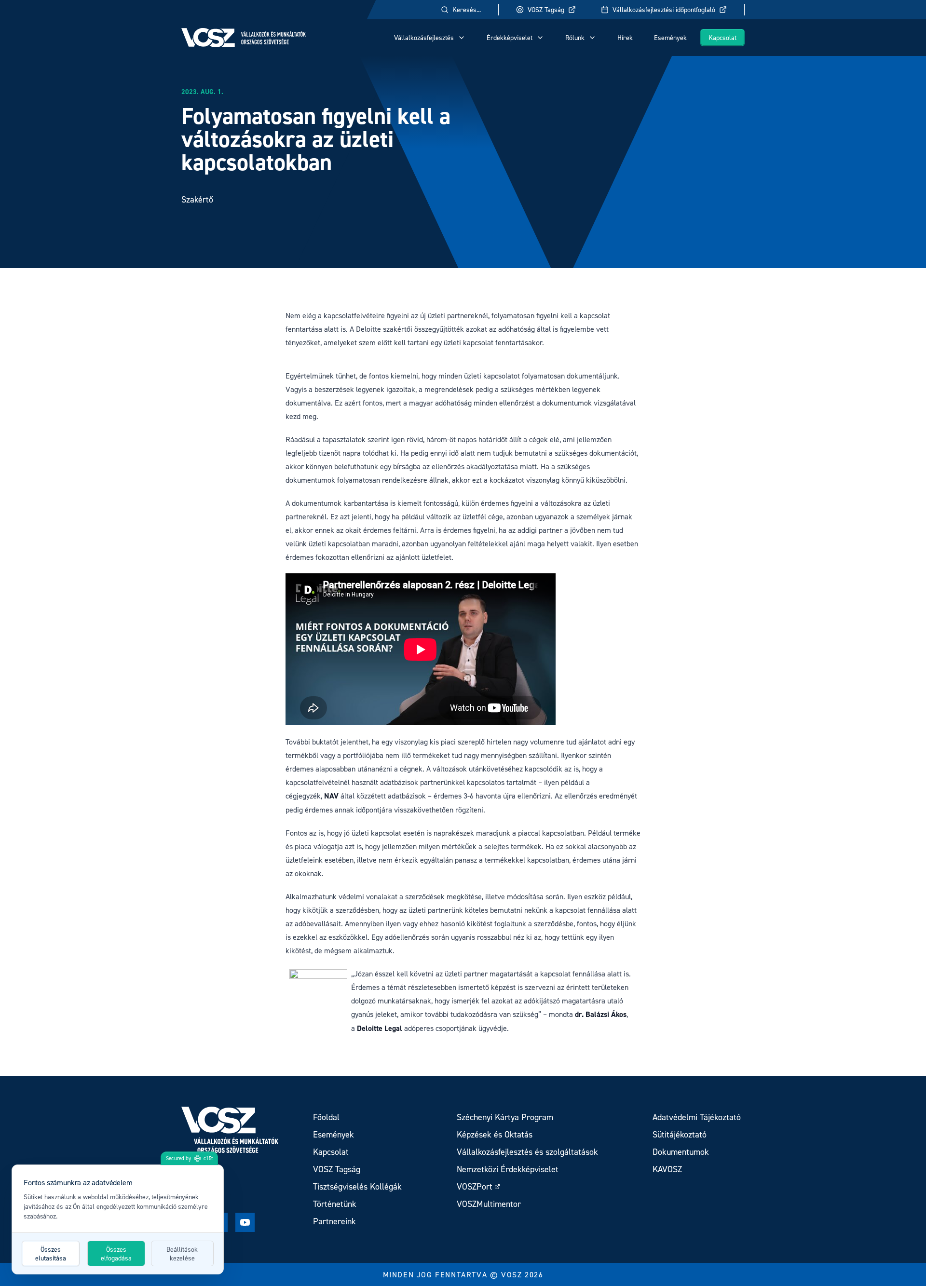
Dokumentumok (681, 1152)
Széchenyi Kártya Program (505, 1117)
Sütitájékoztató (680, 1134)
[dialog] (118, 1219)
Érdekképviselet (509, 37)
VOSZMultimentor (489, 1204)
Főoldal (326, 1117)
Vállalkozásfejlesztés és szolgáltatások (527, 1152)
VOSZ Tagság (546, 9)
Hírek (625, 37)
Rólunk (575, 37)
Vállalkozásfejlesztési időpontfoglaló (664, 9)
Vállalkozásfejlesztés (424, 37)
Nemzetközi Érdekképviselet (507, 1169)
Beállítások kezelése (182, 1253)
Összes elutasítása (50, 1253)
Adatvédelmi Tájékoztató (697, 1117)
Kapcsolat (722, 37)
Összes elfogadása (116, 1253)
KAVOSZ (667, 1169)
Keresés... (466, 9)
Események (670, 37)
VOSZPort (474, 1186)
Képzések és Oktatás (494, 1134)
